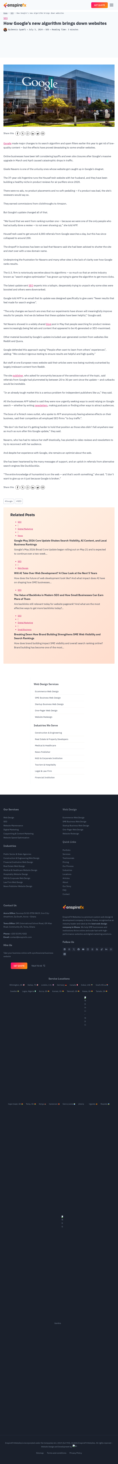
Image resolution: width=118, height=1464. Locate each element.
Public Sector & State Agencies (17, 854)
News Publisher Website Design (17, 886)
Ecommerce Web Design (47, 691)
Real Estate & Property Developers (51, 739)
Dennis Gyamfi (18, 29)
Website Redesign (43, 717)
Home (5, 13)
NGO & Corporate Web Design (16, 878)
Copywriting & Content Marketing (18, 833)
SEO (12, 13)
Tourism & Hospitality (45, 764)
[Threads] (92, 949)
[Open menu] (112, 5)
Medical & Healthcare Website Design (20, 870)
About (65, 882)
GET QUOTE (99, 5)
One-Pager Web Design (46, 710)
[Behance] (106, 949)
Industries (67, 870)
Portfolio (67, 850)
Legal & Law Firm (43, 771)
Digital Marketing (25, 529)
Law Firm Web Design (13, 882)
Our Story (67, 886)
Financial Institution (45, 777)
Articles (66, 878)
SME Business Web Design (48, 697)
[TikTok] (102, 949)
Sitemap (40, 1453)
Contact (66, 894)
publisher (18, 375)
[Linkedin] (65, 949)
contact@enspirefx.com (21, 937)
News (20, 535)
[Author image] (5, 30)
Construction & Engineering (48, 732)
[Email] (43, 133)
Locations (67, 874)
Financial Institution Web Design (18, 862)
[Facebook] (17, 133)
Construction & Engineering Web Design (21, 858)
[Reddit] (38, 133)
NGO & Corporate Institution (49, 758)
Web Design (23, 568)
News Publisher (42, 752)
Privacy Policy (76, 1453)
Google (7, 143)
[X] (22, 133)
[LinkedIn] (33, 133)
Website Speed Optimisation (16, 837)
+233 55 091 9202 (19, 933)
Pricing (66, 862)
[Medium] (65, 954)
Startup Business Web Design (49, 704)
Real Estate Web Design (14, 866)
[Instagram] (88, 949)
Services (66, 854)
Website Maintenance (13, 825)
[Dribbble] (69, 949)
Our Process (68, 866)
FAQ (64, 890)
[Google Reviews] (97, 949)
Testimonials (68, 858)
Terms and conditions (56, 1453)
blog (48, 324)
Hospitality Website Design (15, 874)
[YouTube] (83, 949)
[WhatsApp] (27, 133)
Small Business (25, 629)
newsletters (41, 405)
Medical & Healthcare (45, 745)
